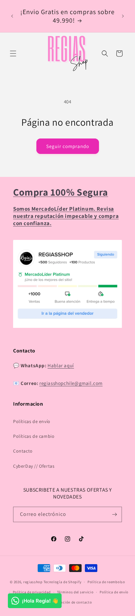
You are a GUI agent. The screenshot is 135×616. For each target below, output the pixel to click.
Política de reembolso (106, 582)
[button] (13, 53)
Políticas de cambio (33, 436)
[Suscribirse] (114, 514)
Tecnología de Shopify (63, 582)
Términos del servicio (75, 592)
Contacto (23, 451)
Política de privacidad (32, 592)
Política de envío (114, 592)
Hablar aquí (61, 365)
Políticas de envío (31, 421)
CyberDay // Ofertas (33, 466)
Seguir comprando (67, 146)
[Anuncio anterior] (12, 16)
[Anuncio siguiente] (123, 16)
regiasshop (33, 582)
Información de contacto (70, 602)
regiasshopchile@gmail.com (71, 383)
